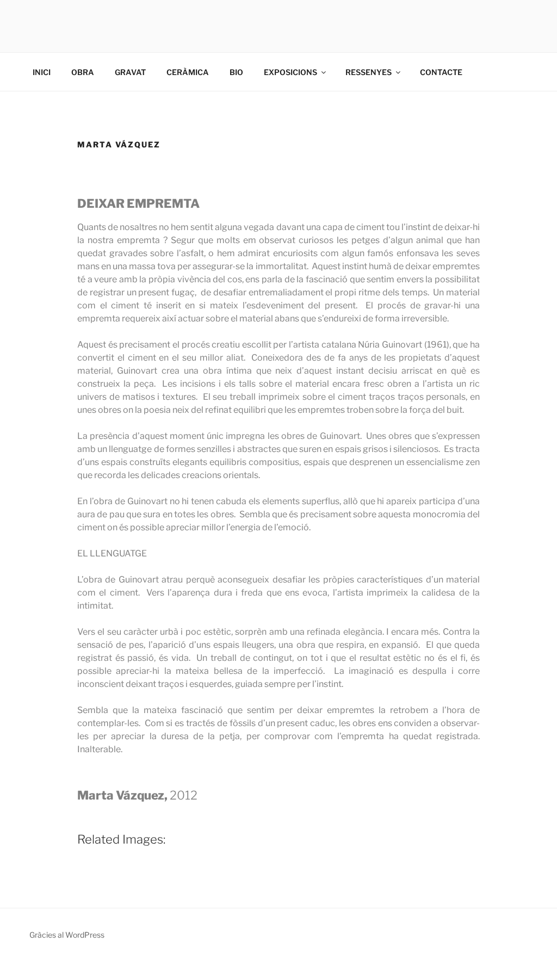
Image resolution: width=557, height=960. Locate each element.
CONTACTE (441, 72)
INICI (42, 72)
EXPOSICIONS (290, 72)
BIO (236, 72)
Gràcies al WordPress (66, 934)
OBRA (82, 72)
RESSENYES (368, 72)
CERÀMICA (187, 72)
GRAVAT (130, 72)
